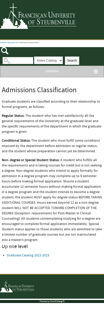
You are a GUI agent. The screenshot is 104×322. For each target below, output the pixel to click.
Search (72, 60)
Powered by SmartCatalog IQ (52, 301)
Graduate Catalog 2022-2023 (9, 43)
